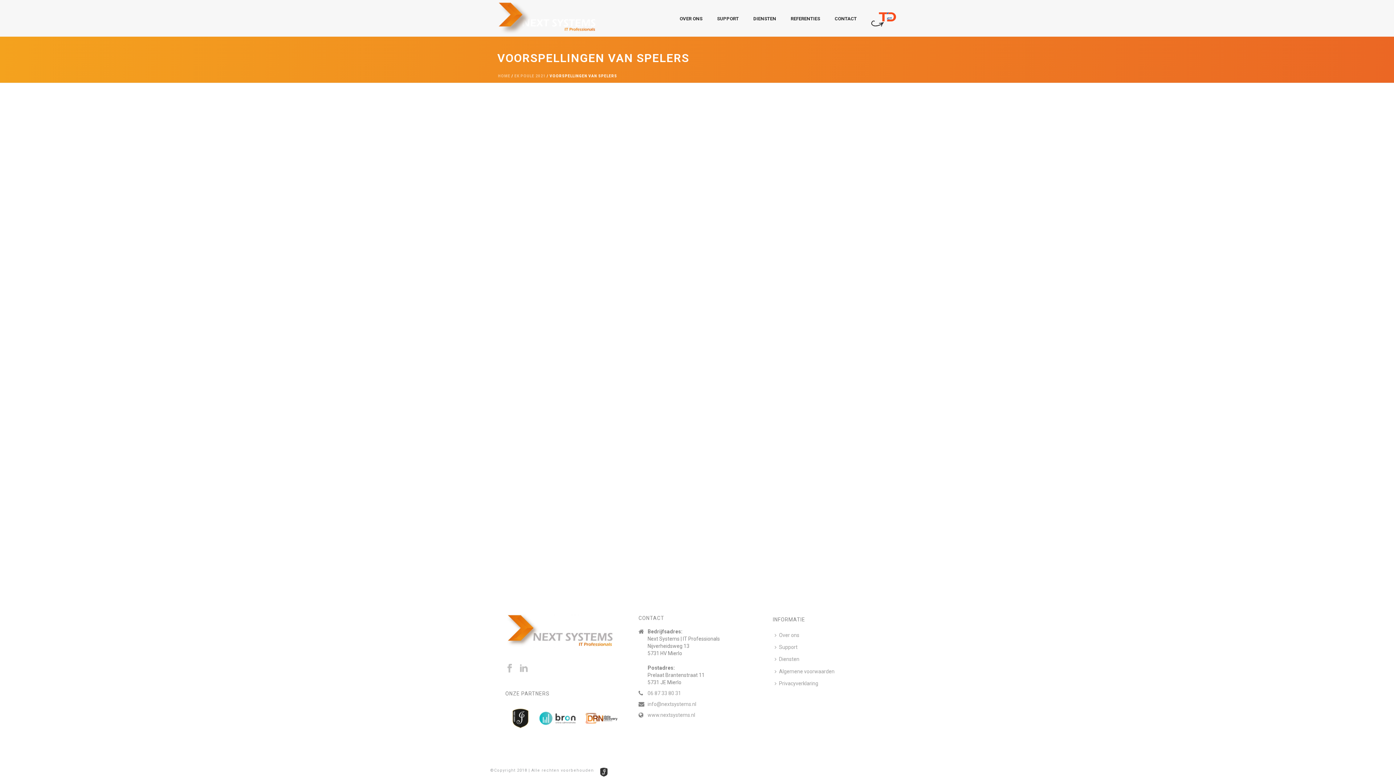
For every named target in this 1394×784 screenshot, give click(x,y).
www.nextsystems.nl (671, 715)
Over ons (691, 18)
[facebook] (509, 668)
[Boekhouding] (884, 18)
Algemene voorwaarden (807, 671)
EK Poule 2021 (530, 76)
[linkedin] (523, 668)
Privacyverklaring (798, 683)
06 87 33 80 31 (664, 693)
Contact (846, 18)
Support (728, 18)
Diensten (764, 18)
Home (504, 76)
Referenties (805, 18)
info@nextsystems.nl (672, 704)
